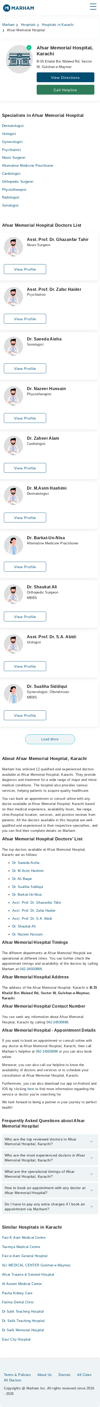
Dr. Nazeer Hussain (27, 934)
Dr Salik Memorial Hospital (23, 1330)
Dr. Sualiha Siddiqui (27, 887)
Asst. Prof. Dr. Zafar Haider (34, 910)
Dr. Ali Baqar (22, 879)
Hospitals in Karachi (58, 25)
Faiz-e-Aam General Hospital (25, 1256)
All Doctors (12, 1380)
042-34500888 (31, 969)
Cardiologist (11, 174)
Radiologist (10, 197)
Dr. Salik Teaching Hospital (23, 1321)
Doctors (64, 1375)
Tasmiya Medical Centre (21, 1247)
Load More (50, 739)
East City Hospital (16, 1339)
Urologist (9, 134)
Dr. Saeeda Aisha (25, 863)
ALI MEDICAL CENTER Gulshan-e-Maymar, (36, 1265)
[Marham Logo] (18, 9)
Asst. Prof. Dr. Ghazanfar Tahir (36, 902)
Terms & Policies (17, 1375)
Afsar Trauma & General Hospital (28, 1274)
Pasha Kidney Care (17, 1293)
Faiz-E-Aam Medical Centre (24, 1237)
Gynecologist (12, 142)
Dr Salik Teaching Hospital (23, 1311)
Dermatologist (13, 126)
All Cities (84, 1375)
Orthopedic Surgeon (17, 182)
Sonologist (10, 205)
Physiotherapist (14, 190)
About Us (44, 1375)
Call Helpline (65, 90)
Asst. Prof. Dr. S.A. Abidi (32, 919)
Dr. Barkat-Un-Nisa (27, 894)
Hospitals (28, 25)
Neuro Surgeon (13, 157)
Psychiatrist (11, 150)
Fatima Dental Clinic (18, 1302)
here (30, 1089)
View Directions (65, 77)
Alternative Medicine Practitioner (28, 166)
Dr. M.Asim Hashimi (28, 871)
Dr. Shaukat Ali (24, 926)
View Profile (25, 269)
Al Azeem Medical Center (22, 1284)
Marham (8, 25)
